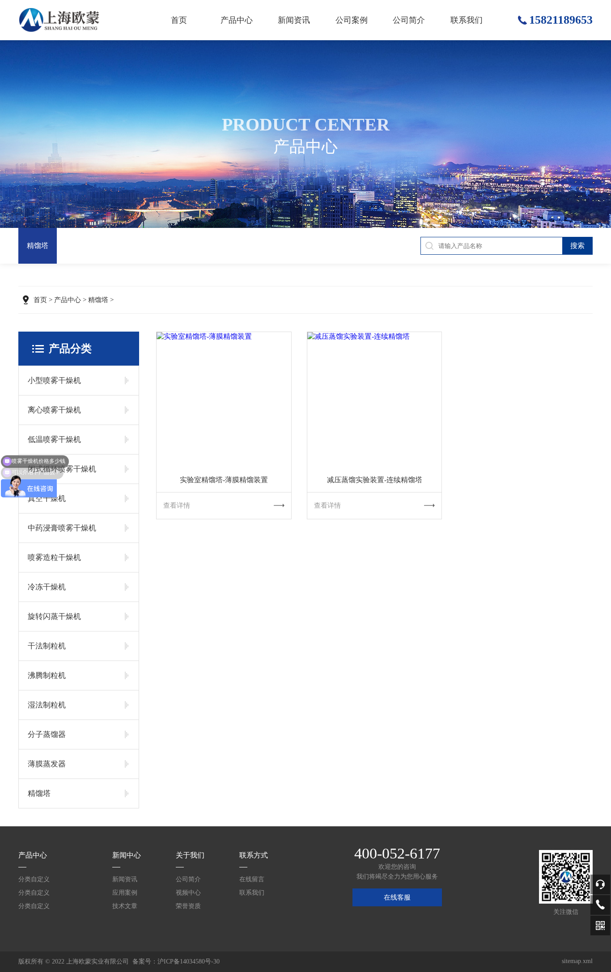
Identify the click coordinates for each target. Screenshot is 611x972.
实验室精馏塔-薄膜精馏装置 (224, 480)
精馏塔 (37, 245)
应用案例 (124, 892)
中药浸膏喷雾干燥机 (62, 528)
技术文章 (124, 906)
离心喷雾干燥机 (54, 410)
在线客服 (397, 897)
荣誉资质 (188, 906)
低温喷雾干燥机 (54, 439)
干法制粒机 (47, 646)
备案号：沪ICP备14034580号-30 (176, 961)
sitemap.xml (577, 961)
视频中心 (188, 892)
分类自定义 (34, 879)
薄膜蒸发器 (47, 764)
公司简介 (409, 20)
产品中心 (237, 20)
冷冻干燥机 (47, 587)
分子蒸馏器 (47, 734)
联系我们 (466, 20)
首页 (179, 20)
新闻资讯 (294, 20)
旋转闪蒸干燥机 (54, 616)
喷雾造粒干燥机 (54, 557)
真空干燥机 (47, 498)
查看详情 (176, 505)
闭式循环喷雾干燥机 (62, 469)
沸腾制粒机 (47, 675)
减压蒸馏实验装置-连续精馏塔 (374, 480)
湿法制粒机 (47, 705)
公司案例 (351, 20)
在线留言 (251, 879)
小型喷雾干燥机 (54, 380)
